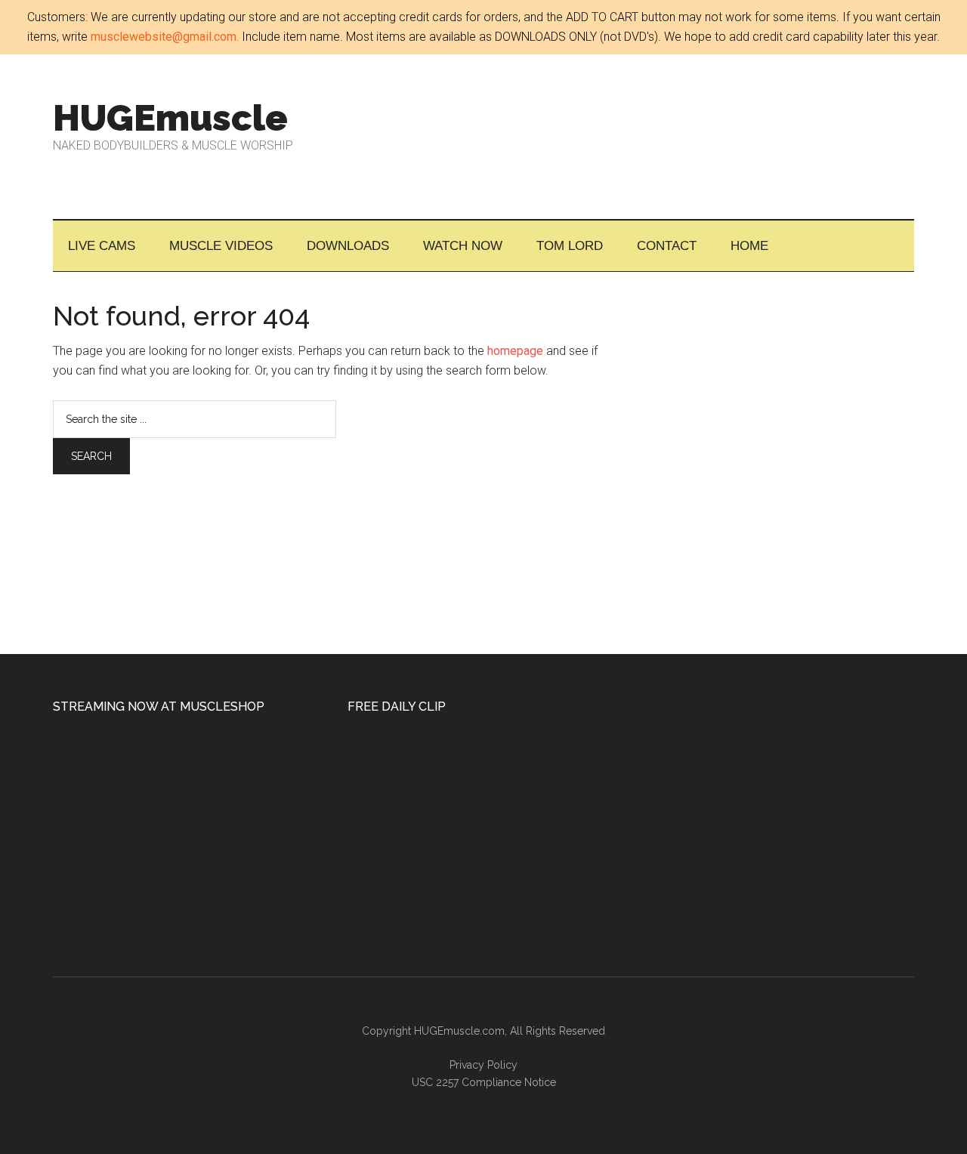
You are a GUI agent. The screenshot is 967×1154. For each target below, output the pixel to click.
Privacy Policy (483, 1065)
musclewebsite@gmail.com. (165, 36)
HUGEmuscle (170, 118)
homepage (515, 351)
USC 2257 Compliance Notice (484, 1082)
